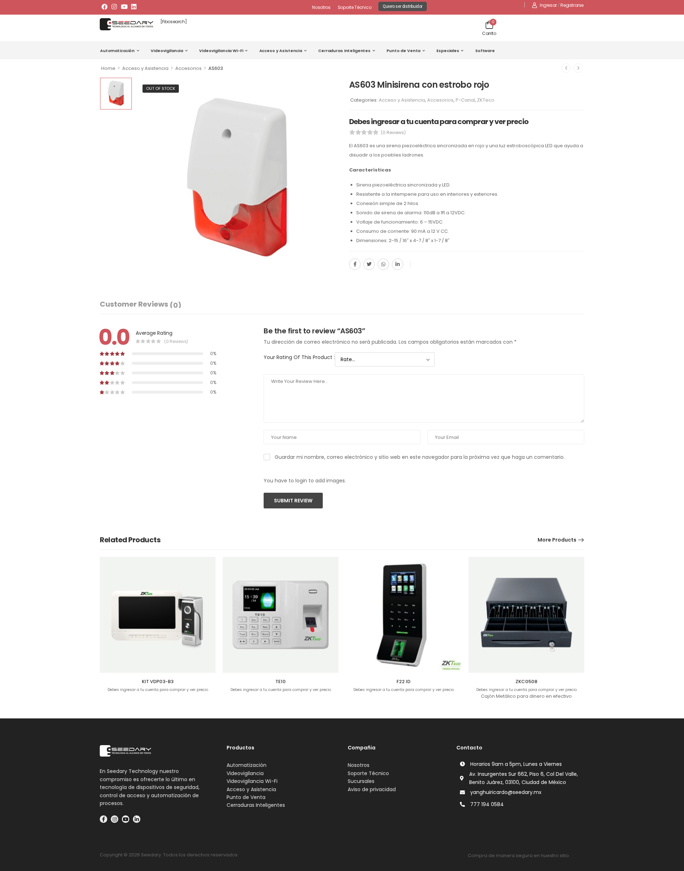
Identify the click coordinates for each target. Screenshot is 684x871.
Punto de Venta (403, 50)
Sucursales (361, 781)
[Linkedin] (134, 6)
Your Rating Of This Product (299, 357)
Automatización (117, 50)
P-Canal (465, 100)
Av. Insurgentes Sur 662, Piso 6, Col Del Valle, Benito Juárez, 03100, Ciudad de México (523, 777)
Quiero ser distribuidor (403, 6)
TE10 (280, 681)
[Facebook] (104, 6)
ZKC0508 (526, 681)
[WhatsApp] (383, 264)
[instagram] (114, 819)
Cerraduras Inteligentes (344, 50)
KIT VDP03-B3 (157, 681)
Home (108, 68)
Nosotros (321, 7)
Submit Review (293, 500)
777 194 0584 (487, 804)
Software (485, 50)
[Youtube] (124, 6)
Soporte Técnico (355, 7)
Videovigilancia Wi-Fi (221, 50)
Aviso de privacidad (372, 789)
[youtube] (125, 819)
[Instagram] (114, 6)
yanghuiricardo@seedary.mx (506, 792)
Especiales (447, 50)
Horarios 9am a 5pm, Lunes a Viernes (516, 764)
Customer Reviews (140, 304)
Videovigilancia (167, 50)
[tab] (140, 304)
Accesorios (188, 68)
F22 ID (403, 681)
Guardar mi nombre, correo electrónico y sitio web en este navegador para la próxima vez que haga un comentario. (420, 457)
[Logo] (126, 24)
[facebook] (103, 819)
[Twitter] (369, 264)
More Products (557, 539)
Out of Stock (160, 88)
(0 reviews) (393, 132)
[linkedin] (136, 819)
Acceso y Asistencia (280, 50)
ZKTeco (485, 100)
